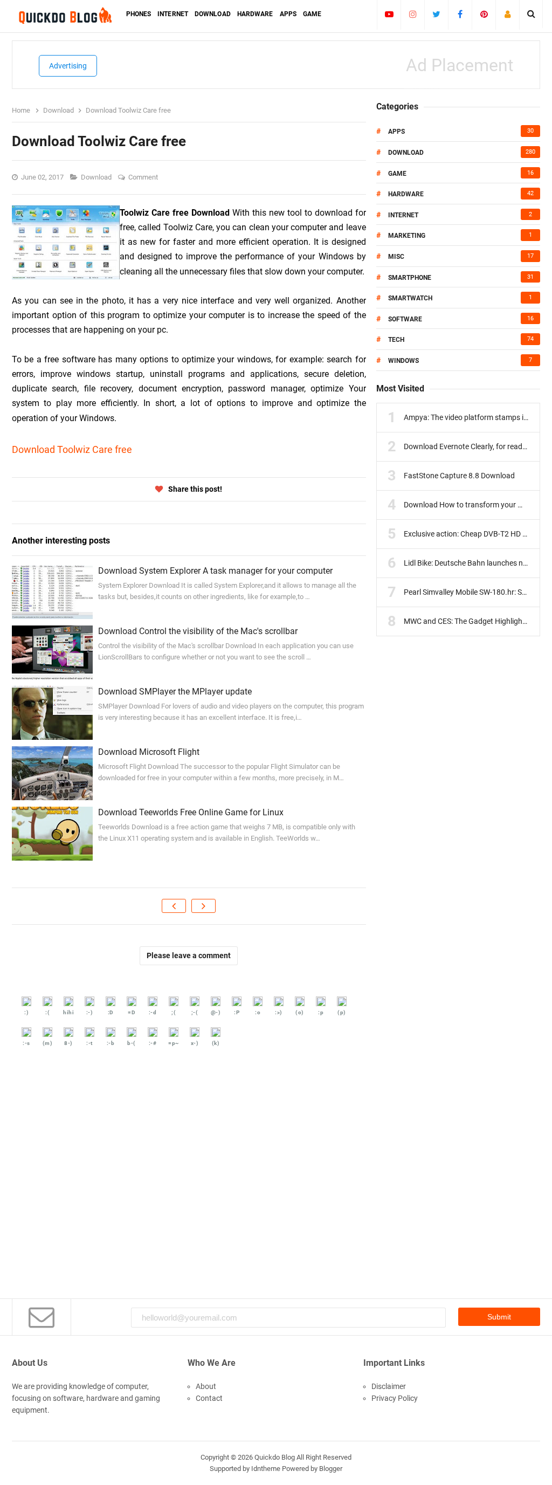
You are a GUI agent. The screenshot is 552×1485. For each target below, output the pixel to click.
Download (97, 177)
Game (397, 173)
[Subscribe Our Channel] (389, 14)
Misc (396, 256)
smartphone (409, 277)
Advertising (68, 65)
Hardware (406, 194)
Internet (403, 215)
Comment (144, 177)
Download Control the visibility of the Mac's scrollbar (198, 631)
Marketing (406, 235)
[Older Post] (203, 906)
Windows (403, 361)
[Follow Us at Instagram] (412, 14)
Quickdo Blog (274, 1457)
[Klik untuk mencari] (531, 14)
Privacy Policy (394, 1398)
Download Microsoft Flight (148, 752)
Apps (396, 131)
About (206, 1386)
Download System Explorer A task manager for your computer (215, 571)
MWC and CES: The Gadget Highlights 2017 (476, 621)
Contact (209, 1398)
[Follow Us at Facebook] (460, 14)
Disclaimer (388, 1386)
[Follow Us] (507, 14)
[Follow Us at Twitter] (436, 14)
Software (405, 319)
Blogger (330, 1469)
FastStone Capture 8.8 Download (459, 475)
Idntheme (265, 1469)
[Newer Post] (174, 906)
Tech (396, 339)
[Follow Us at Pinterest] (483, 14)
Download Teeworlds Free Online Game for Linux (191, 812)
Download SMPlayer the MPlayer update (175, 691)
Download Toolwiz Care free (72, 449)
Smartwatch (410, 298)
